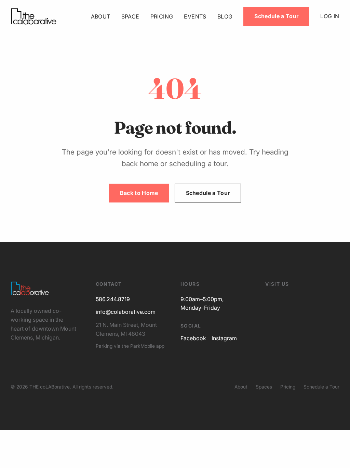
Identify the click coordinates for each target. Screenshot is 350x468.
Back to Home (139, 192)
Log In (329, 16)
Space (130, 16)
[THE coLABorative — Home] (33, 16)
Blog (225, 16)
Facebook (193, 338)
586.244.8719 (113, 299)
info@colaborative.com (126, 311)
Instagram (224, 338)
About (100, 16)
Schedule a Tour (276, 16)
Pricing (161, 16)
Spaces (264, 387)
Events (195, 16)
